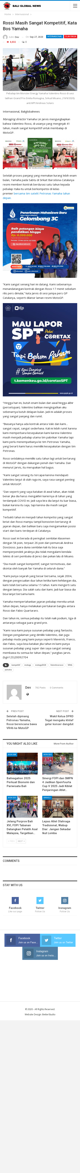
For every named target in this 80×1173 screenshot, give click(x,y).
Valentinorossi (56, 665)
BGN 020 (48, 754)
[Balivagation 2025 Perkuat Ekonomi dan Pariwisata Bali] (22, 764)
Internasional (54, 36)
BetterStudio (48, 1014)
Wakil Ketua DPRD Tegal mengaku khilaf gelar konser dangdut (59, 720)
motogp (27, 665)
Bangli (47, 798)
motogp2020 (40, 665)
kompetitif (16, 665)
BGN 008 (12, 754)
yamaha (8, 670)
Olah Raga (70, 36)
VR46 (70, 665)
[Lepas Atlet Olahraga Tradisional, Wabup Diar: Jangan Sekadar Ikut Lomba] (57, 807)
